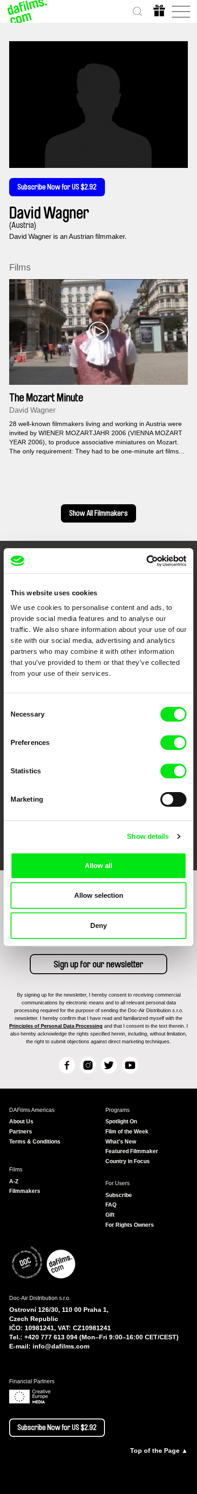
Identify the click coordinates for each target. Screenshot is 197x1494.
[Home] (27, 11)
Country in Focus (127, 1161)
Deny (98, 925)
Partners (20, 1131)
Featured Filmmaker (131, 1151)
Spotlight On (121, 1121)
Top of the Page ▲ (159, 1450)
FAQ (110, 1205)
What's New (120, 1141)
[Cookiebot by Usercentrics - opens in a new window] (146, 561)
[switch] (173, 742)
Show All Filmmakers (98, 513)
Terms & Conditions (34, 1141)
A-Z (13, 1181)
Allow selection (98, 895)
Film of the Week (126, 1131)
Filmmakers (24, 1191)
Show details (148, 836)
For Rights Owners (129, 1225)
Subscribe (118, 1195)
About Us (21, 1121)
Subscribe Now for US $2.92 (57, 187)
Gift (110, 1215)
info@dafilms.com (61, 1346)
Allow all (98, 865)
